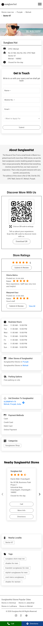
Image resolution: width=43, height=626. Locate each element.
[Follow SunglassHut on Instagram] (16, 615)
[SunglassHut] (9, 4)
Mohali (28, 12)
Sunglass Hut (16, 471)
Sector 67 (9, 542)
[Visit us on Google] (21, 615)
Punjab (20, 12)
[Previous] (2, 494)
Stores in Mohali (26, 606)
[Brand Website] (26, 615)
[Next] (40, 494)
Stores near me (7, 12)
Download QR (21, 241)
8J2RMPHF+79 (10, 402)
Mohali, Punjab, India (12, 404)
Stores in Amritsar (8, 603)
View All (32, 306)
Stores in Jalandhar (26, 603)
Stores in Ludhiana (9, 606)
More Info (21, 510)
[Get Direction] (24, 403)
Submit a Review (21, 268)
